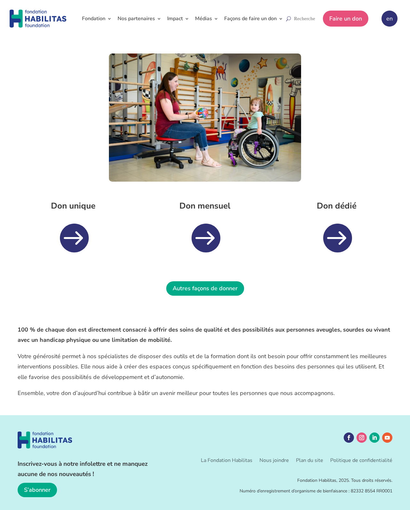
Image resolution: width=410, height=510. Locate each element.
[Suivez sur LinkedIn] (374, 437)
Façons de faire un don (250, 18)
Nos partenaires (136, 18)
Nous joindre (274, 461)
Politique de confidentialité (361, 461)
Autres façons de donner (205, 288)
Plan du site (309, 461)
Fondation (93, 18)
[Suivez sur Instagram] (362, 437)
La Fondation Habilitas (226, 461)
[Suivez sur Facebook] (349, 437)
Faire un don (345, 18)
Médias (203, 18)
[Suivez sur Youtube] (387, 437)
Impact (175, 18)
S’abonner (37, 490)
